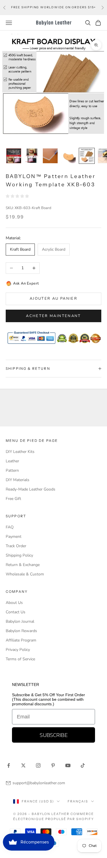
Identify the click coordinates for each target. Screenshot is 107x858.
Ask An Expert (26, 283)
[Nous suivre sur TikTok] (83, 765)
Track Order (16, 546)
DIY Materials (17, 480)
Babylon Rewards (21, 631)
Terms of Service (20, 659)
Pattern (12, 470)
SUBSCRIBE (54, 735)
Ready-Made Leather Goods (30, 489)
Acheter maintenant (53, 315)
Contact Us (15, 612)
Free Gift (13, 498)
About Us (14, 602)
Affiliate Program (21, 640)
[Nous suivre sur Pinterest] (53, 765)
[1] (14, 156)
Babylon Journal (20, 621)
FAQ (10, 527)
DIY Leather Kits (20, 451)
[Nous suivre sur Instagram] (38, 765)
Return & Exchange (23, 564)
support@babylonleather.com (39, 783)
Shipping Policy (19, 555)
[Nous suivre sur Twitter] (23, 765)
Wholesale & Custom (25, 574)
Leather (12, 461)
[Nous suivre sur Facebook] (8, 765)
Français (78, 801)
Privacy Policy (18, 649)
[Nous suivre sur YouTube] (68, 765)
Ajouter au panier (53, 298)
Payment (13, 536)
